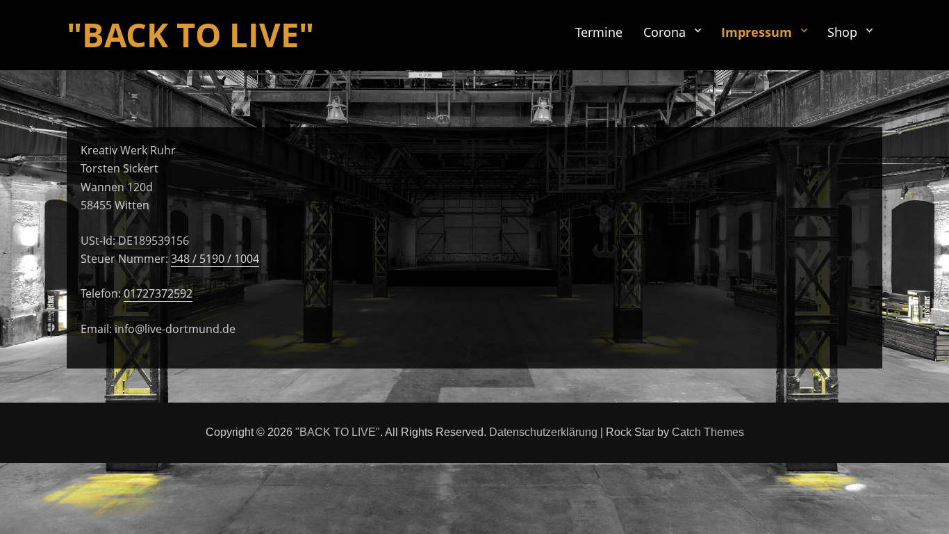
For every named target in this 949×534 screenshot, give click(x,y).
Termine (598, 32)
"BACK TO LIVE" (190, 35)
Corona (664, 32)
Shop (842, 32)
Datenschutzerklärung (543, 432)
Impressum (756, 32)
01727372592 (158, 293)
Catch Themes (708, 432)
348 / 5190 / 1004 (215, 258)
